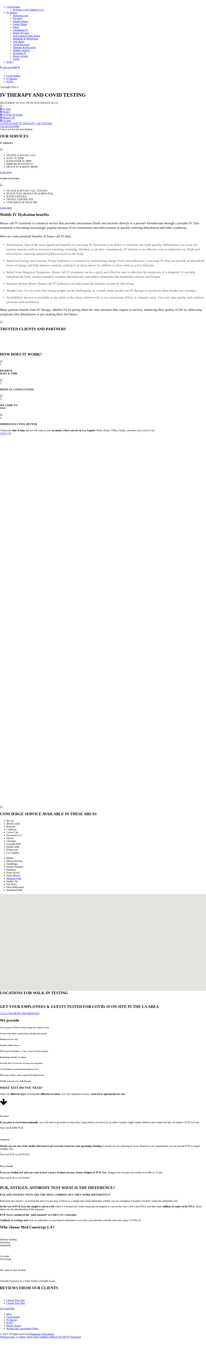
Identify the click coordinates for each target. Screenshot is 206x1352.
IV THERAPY (27, 123)
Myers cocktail (20, 56)
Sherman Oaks (13, 878)
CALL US (5, 433)
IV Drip (6, 109)
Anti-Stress (18, 41)
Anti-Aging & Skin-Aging (26, 35)
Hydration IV (20, 53)
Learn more (6, 172)
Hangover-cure (20, 15)
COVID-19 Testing (12, 114)
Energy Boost (20, 24)
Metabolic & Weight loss (25, 38)
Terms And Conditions (37, 1337)
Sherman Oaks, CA (10, 1337)
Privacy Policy (13, 1325)
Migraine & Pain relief (24, 47)
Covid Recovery (21, 44)
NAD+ (16, 59)
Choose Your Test (15, 1300)
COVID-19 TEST (9, 123)
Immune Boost (20, 21)
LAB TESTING (43, 123)
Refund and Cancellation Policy (22, 1328)
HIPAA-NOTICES (60, 1337)
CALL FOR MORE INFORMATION (19, 1013)
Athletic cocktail (21, 50)
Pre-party (17, 18)
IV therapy (11, 12)
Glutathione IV (20, 30)
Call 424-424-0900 (9, 126)
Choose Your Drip (15, 1303)
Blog (8, 1314)
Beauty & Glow (21, 33)
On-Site (6, 120)
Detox (16, 27)
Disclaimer (75, 1337)
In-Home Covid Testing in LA (28, 9)
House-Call (8, 117)
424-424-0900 (9, 67)
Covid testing (13, 6)
